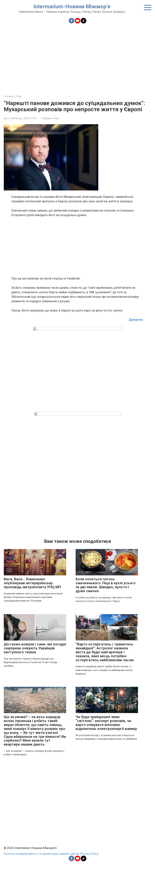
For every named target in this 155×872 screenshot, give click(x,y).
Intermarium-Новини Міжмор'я (71, 6)
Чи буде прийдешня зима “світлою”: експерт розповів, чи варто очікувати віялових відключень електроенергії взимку (106, 723)
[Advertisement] (77, 56)
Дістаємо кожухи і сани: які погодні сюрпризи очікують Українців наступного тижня (35, 648)
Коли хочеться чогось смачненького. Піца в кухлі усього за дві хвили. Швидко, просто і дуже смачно (106, 585)
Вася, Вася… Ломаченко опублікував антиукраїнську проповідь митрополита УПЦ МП (32, 583)
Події (56, 118)
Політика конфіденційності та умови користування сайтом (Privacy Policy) (51, 853)
